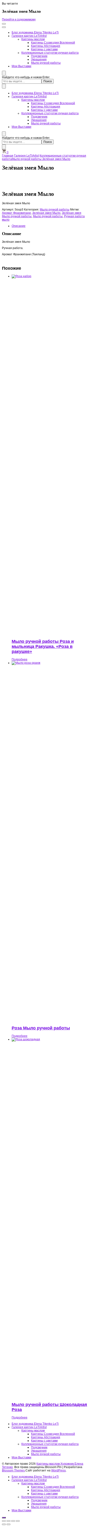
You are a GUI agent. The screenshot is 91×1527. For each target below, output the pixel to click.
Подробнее (19, 659)
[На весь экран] (8, 1521)
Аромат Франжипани (16, 213)
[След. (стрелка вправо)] (8, 1524)
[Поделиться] (13, 1521)
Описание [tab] (18, 226)
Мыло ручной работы (46, 62)
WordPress (58, 1470)
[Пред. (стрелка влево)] (4, 1524)
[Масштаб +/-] (4, 1521)
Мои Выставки (21, 66)
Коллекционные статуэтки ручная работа (50, 52)
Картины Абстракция (45, 46)
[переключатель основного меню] (4, 24)
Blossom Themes (13, 1470)
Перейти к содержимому (19, 19)
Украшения (39, 59)
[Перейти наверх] (4, 1517)
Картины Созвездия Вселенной (53, 42)
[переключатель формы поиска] (4, 73)
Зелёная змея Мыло (46, 213)
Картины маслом (33, 39)
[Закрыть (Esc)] (18, 1521)
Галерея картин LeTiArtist (29, 36)
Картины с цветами (44, 49)
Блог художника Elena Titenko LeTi (35, 32)
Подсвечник (39, 56)
